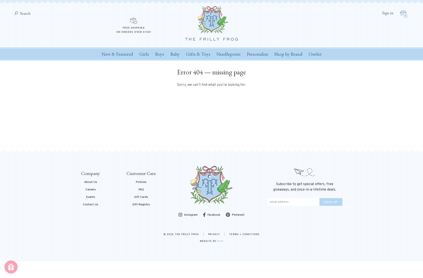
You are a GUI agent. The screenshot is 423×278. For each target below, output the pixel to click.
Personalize (257, 54)
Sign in (387, 13)
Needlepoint (228, 54)
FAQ (141, 189)
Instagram (191, 215)
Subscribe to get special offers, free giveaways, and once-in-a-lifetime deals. (304, 187)
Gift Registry (141, 204)
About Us (90, 182)
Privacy (214, 234)
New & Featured (117, 54)
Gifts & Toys (198, 54)
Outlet (315, 54)
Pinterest (238, 215)
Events (90, 197)
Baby (175, 54)
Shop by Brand (288, 54)
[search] (16, 13)
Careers (90, 189)
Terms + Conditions (244, 234)
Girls (144, 54)
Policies (141, 182)
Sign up (331, 202)
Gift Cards (141, 197)
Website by (211, 241)
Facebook (213, 215)
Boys (159, 54)
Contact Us (90, 204)
